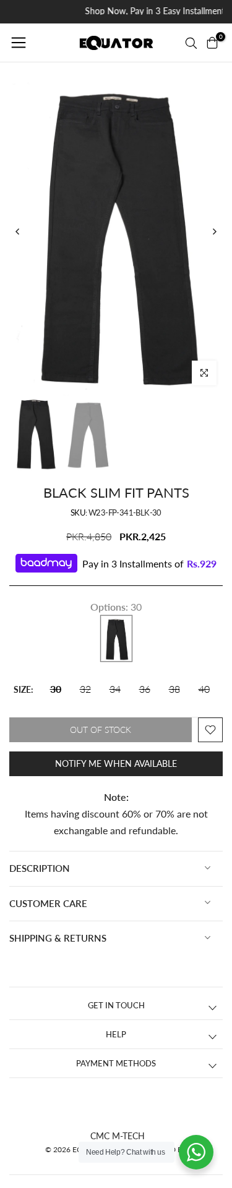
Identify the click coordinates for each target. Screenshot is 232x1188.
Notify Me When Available (116, 763)
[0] (212, 42)
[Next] (214, 231)
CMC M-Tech (117, 1136)
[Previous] (18, 231)
